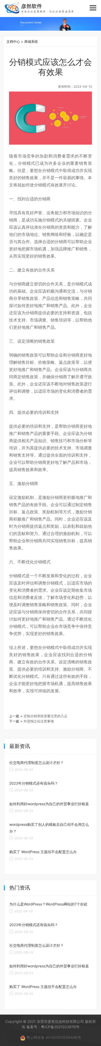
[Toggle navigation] (93, 8)
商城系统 (31, 41)
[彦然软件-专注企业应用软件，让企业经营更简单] (39, 8)
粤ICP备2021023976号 (60, 1027)
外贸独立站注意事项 (39, 721)
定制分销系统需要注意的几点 (45, 716)
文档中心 (13, 41)
